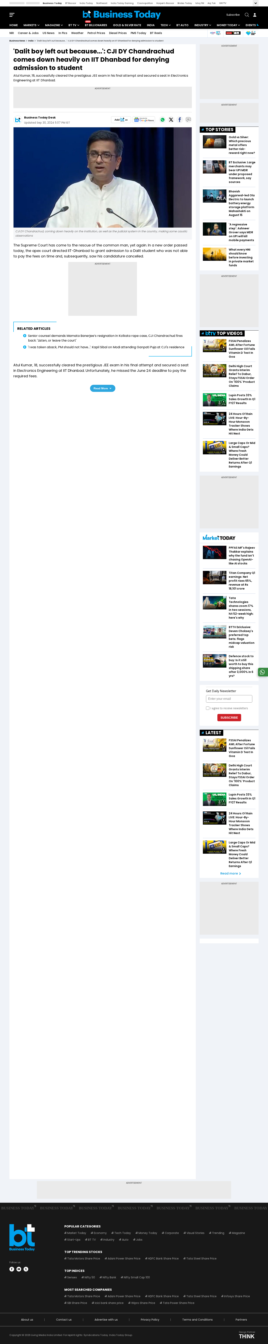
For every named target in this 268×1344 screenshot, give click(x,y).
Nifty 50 (90, 1277)
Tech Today (122, 1233)
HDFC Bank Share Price (163, 1258)
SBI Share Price (77, 1303)
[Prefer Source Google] (121, 120)
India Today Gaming (122, 3)
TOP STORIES (219, 129)
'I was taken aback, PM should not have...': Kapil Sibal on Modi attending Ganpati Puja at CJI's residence (106, 347)
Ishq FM (199, 3)
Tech (164, 25)
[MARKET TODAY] (219, 538)
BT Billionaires (96, 25)
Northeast (101, 3)
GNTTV (222, 3)
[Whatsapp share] (162, 119)
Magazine (52, 25)
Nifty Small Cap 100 (137, 1277)
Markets (30, 25)
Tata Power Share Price (178, 1303)
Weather (77, 33)
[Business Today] (122, 14)
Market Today (76, 1233)
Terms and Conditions (197, 1320)
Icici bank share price (109, 1303)
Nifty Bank (109, 1277)
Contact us (64, 1320)
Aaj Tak (212, 3)
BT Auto (182, 25)
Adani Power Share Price (124, 1258)
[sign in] (255, 15)
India (151, 25)
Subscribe (233, 15)
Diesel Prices (118, 33)
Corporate (172, 1233)
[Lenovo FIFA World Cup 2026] (233, 33)
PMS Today (138, 33)
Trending (218, 1233)
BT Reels (156, 33)
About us (27, 1320)
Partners (241, 1320)
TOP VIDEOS (230, 333)
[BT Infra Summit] (215, 33)
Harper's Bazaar (165, 3)
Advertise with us (106, 1320)
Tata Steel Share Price (201, 1258)
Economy (100, 1233)
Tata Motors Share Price (83, 1258)
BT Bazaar (70, 3)
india (31, 40)
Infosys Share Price (237, 1296)
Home (13, 25)
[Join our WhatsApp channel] (262, 675)
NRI (11, 33)
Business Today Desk (40, 117)
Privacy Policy (150, 1320)
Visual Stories (195, 1233)
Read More (101, 388)
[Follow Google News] (144, 120)
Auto (125, 1240)
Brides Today (185, 3)
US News (49, 33)
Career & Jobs (28, 33)
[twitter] (26, 1269)
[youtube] (18, 1269)
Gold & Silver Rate (127, 25)
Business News (17, 40)
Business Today (52, 3)
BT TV (72, 25)
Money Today (227, 25)
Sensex (72, 1277)
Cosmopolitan (145, 3)
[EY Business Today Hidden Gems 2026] (251, 33)
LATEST (213, 732)
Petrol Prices (96, 33)
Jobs (139, 1240)
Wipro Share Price (143, 1303)
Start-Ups (73, 1240)
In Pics (62, 33)
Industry (201, 25)
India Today (86, 3)
